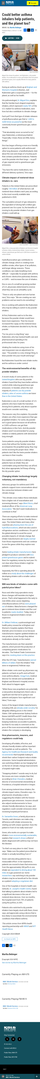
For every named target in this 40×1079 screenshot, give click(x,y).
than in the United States (12, 396)
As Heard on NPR (9, 939)
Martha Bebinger (15, 27)
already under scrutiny (26, 708)
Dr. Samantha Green (10, 816)
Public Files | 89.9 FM (10, 1057)
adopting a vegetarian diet (22, 881)
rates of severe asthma (18, 393)
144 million (12, 189)
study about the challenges (22, 573)
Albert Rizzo (28, 503)
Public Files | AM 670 (10, 1052)
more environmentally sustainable (23, 835)
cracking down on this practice (22, 655)
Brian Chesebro (18, 779)
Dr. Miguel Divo (23, 100)
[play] (3, 1076)
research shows (19, 838)
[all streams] (37, 1076)
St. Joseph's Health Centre (20, 889)
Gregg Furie (25, 676)
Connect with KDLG (10, 1048)
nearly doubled (17, 612)
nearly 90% (27, 106)
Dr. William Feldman (10, 622)
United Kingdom (8, 379)
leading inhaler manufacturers (19, 552)
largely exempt (29, 539)
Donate (33, 3)
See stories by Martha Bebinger (14, 962)
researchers (7, 875)
